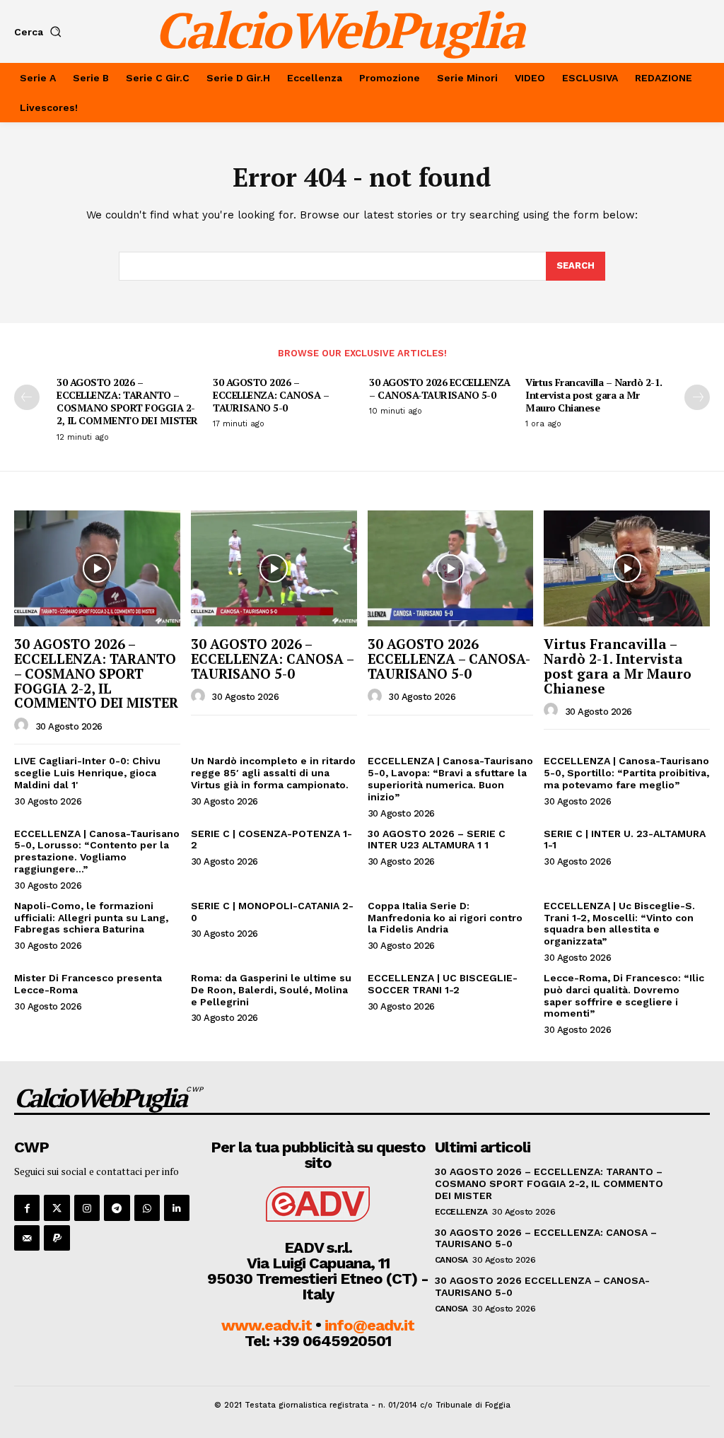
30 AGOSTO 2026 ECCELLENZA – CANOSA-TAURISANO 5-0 (439, 388)
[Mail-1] (27, 1238)
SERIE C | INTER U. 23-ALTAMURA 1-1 (625, 839)
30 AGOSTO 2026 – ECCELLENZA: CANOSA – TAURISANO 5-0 (271, 394)
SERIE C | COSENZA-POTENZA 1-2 (271, 839)
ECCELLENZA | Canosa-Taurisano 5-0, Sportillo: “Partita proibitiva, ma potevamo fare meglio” (626, 772)
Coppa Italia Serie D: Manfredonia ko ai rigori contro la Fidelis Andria (445, 917)
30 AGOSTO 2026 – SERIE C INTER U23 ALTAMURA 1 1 (437, 839)
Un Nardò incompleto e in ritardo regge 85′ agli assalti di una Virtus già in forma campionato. (273, 772)
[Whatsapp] (147, 1207)
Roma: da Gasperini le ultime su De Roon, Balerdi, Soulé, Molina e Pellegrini (271, 989)
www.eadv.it (266, 1325)
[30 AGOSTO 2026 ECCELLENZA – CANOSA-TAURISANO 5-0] (451, 568)
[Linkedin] (176, 1207)
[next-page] (697, 397)
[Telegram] (116, 1207)
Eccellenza (461, 1212)
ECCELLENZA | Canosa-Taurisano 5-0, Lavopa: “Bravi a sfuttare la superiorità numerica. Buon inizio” (450, 778)
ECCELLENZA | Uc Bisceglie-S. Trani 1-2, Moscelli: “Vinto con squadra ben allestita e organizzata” (619, 923)
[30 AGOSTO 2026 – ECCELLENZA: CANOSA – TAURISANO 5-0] (274, 568)
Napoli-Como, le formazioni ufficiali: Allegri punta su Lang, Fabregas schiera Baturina (91, 917)
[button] (40, 32)
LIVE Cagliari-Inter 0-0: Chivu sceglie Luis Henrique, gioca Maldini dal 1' (87, 772)
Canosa (451, 1260)
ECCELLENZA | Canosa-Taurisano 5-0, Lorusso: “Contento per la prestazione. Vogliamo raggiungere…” (97, 851)
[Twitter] (56, 1207)
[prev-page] (27, 397)
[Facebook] (27, 1207)
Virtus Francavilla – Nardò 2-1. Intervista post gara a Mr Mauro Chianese (593, 394)
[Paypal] (56, 1238)
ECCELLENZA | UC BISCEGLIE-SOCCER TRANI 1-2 (443, 983)
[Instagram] (87, 1207)
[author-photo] (23, 725)
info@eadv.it (369, 1325)
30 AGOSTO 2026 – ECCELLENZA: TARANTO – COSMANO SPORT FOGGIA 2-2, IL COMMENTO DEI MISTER (127, 401)
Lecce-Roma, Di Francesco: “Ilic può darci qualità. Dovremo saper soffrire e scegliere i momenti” (624, 995)
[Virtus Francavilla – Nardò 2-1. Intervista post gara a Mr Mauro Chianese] (627, 568)
